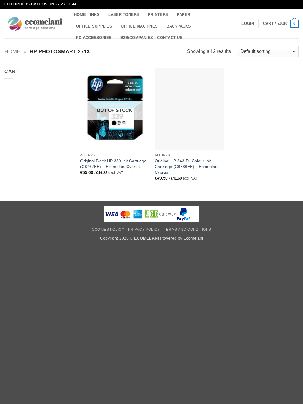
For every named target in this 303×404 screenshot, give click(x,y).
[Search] (189, 37)
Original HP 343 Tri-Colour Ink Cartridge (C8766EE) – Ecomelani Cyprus (186, 166)
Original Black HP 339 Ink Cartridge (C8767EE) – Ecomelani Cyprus (113, 164)
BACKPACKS (179, 26)
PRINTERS (158, 14)
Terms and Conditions (187, 229)
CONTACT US (170, 37)
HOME (80, 14)
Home (12, 51)
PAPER (183, 14)
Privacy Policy (144, 229)
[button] (247, 23)
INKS (94, 14)
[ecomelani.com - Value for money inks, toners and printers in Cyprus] (34, 24)
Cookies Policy (108, 229)
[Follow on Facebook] (290, 4)
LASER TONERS (123, 14)
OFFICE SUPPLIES (94, 26)
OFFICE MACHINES (139, 26)
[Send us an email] (295, 4)
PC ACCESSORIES (94, 37)
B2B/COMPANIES (136, 37)
